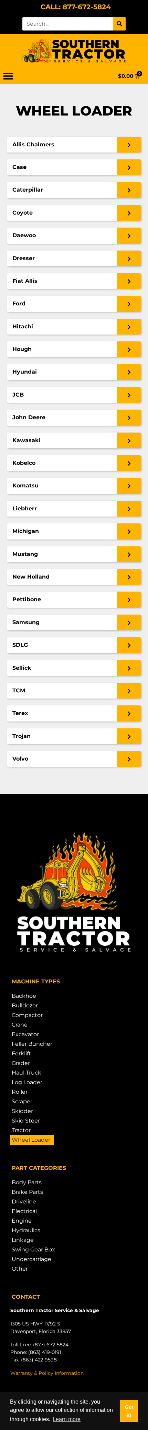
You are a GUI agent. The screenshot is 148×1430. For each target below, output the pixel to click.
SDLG (20, 645)
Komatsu (25, 485)
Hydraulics (26, 1230)
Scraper (22, 1101)
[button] (8, 76)
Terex (20, 713)
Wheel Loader (31, 1140)
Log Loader (27, 1082)
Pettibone (26, 599)
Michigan (25, 531)
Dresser (23, 258)
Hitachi (22, 326)
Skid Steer (26, 1120)
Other (20, 1268)
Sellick (21, 668)
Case (19, 167)
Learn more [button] (67, 1419)
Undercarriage (31, 1259)
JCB (18, 394)
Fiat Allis (25, 281)
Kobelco (23, 463)
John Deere (28, 417)
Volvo (20, 758)
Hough (22, 349)
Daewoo (24, 235)
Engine (22, 1220)
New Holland (31, 576)
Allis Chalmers (33, 144)
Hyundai (24, 371)
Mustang (25, 554)
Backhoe (24, 996)
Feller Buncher (32, 1044)
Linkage (23, 1240)
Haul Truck (26, 1072)
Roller (20, 1092)
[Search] (119, 24)
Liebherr (24, 508)
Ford (18, 303)
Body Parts (27, 1182)
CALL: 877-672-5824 (76, 7)
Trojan (21, 736)
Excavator (25, 1034)
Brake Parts (27, 1192)
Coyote (22, 212)
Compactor (27, 1015)
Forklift (21, 1053)
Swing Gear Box (33, 1249)
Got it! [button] (129, 1411)
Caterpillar (27, 189)
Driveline (24, 1201)
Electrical (24, 1211)
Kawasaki (26, 440)
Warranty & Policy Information (47, 1373)
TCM (18, 690)
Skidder (22, 1111)
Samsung (26, 622)
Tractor (21, 1130)
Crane (20, 1024)
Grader (21, 1063)
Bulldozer (25, 1005)
